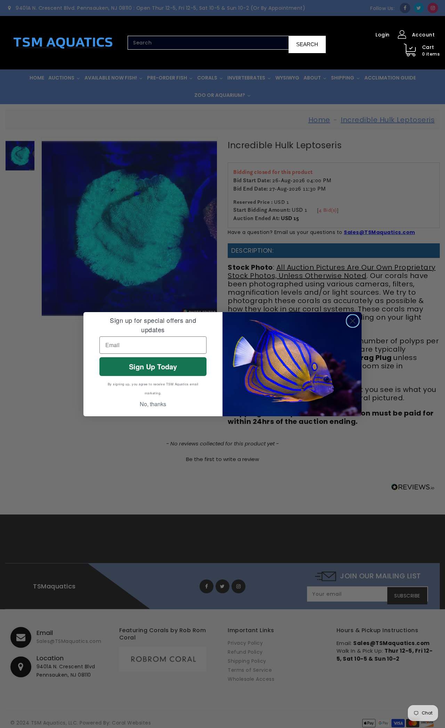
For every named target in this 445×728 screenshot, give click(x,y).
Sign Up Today (153, 366)
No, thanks (153, 404)
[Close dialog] (353, 321)
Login (382, 34)
